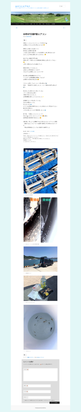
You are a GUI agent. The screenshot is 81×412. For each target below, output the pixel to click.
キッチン (27, 23)
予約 (43, 23)
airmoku (38, 357)
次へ (64, 27)
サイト (25, 397)
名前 (26, 385)
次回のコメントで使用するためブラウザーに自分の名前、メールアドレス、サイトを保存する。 (40, 400)
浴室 (31, 23)
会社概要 (53, 23)
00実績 (28, 357)
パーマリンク (42, 357)
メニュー (17, 23)
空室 (40, 23)
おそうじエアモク (22, 6)
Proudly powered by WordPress (40, 407)
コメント (26, 369)
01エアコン (32, 357)
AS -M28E (32, 131)
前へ (16, 27)
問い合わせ (48, 23)
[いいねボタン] (24, 40)
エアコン (22, 23)
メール (26, 391)
